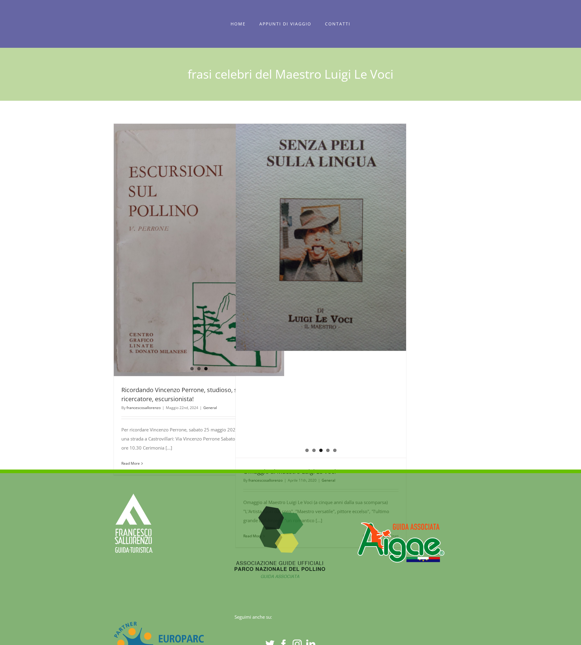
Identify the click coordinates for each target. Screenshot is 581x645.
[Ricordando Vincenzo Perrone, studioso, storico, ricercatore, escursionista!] (199, 250)
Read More (130, 463)
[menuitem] (238, 24)
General (210, 407)
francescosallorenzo (143, 407)
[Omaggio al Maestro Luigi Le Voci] (321, 237)
